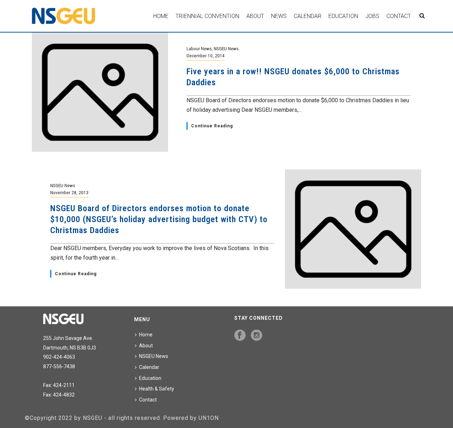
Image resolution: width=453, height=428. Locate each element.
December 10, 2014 (206, 55)
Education (343, 16)
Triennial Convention (207, 16)
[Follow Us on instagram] (256, 336)
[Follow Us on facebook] (240, 336)
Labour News (199, 48)
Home (160, 16)
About (255, 16)
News (279, 16)
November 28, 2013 (69, 192)
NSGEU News (226, 48)
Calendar (307, 16)
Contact (398, 16)
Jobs (372, 16)
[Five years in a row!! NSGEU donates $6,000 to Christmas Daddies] (100, 91)
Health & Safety (156, 389)
